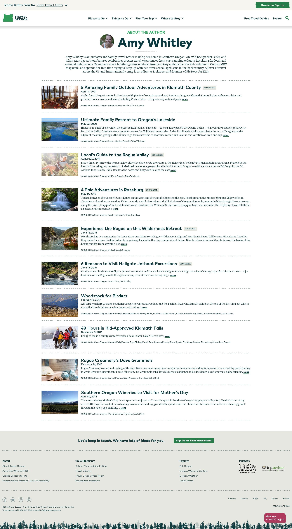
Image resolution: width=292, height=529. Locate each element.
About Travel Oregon (13, 466)
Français (232, 499)
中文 (265, 499)
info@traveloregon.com (50, 510)
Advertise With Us (16, 470)
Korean (275, 499)
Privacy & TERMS (281, 506)
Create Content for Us (14, 475)
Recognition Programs (87, 480)
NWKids (189, 64)
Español (286, 499)
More (185, 99)
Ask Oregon (185, 466)
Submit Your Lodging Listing (91, 466)
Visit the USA (247, 469)
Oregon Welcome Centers (193, 470)
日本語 (255, 499)
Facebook (4, 499)
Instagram (21, 499)
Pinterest (29, 499)
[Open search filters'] (287, 18)
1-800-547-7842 (25, 510)
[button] (275, 518)
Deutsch (244, 499)
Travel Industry (83, 470)
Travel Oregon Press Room (89, 475)
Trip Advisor (273, 469)
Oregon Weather (188, 475)
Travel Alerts (186, 480)
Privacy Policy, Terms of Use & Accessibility (25, 480)
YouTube (12, 499)
